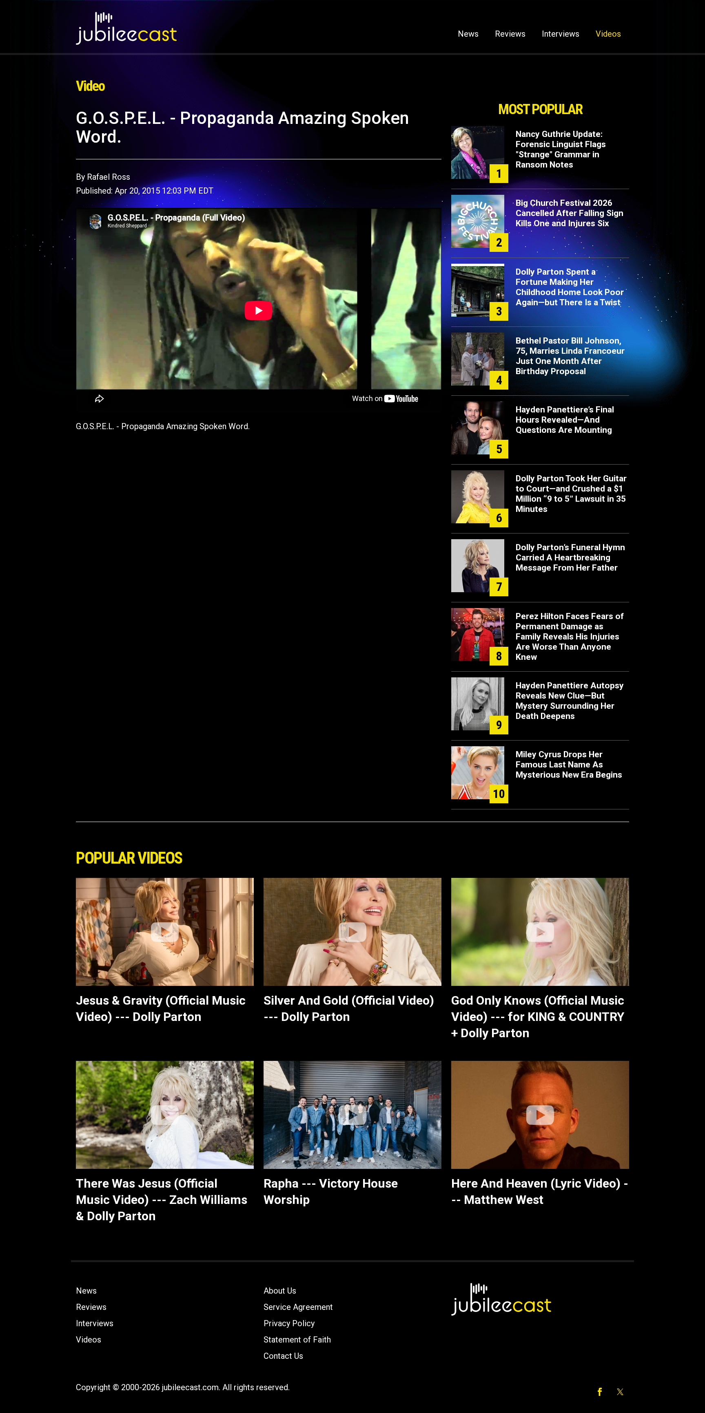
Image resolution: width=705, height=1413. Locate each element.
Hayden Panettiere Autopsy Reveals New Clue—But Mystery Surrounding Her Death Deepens (570, 701)
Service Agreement (298, 1307)
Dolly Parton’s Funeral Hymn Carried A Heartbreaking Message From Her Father (570, 557)
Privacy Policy (289, 1323)
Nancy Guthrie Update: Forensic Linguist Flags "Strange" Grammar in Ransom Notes (561, 149)
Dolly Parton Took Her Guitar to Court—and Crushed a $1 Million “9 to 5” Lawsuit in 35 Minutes (571, 494)
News (468, 34)
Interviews (560, 34)
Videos (608, 34)
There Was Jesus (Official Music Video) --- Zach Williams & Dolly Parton (161, 1199)
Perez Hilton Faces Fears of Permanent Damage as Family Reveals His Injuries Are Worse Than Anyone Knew (570, 636)
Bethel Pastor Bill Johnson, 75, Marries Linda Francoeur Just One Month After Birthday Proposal (570, 356)
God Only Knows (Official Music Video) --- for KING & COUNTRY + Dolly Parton (537, 1016)
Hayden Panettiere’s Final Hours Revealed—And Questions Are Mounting (565, 420)
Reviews (510, 34)
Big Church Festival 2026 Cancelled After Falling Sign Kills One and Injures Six (569, 213)
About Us (280, 1291)
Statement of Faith (297, 1340)
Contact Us (283, 1356)
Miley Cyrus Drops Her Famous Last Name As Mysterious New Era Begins (569, 764)
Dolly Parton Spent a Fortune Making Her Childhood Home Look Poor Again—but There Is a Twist (570, 287)
